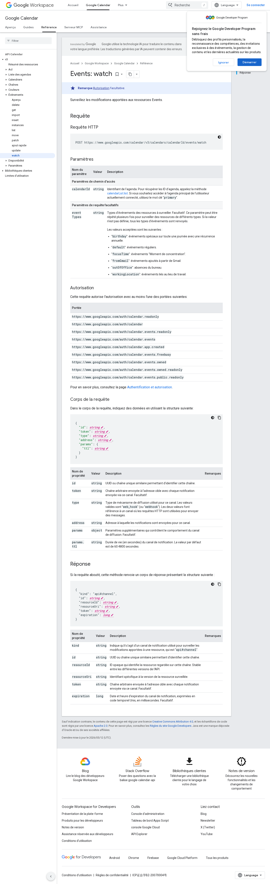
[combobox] (187, 5)
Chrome (133, 858)
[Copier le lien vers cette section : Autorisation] (98, 288)
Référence (49, 27)
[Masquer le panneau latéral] (51, 876)
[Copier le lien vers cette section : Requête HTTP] (102, 127)
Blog (204, 813)
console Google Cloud (145, 827)
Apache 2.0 (100, 725)
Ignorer (223, 62)
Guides (28, 27)
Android (114, 858)
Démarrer (249, 62)
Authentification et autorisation (149, 387)
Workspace (42, 5)
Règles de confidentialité (112, 875)
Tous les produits (217, 858)
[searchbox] (28, 40)
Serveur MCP (73, 27)
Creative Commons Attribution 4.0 (172, 721)
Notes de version (73, 827)
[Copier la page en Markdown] (130, 74)
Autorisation (101, 88)
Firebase (153, 858)
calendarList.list (117, 193)
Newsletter (208, 820)
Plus (121, 5)
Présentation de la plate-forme (82, 813)
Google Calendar (98, 5)
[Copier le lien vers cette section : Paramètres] (97, 159)
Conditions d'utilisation (77, 840)
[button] (27, 59)
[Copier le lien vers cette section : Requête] (94, 116)
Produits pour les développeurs (82, 820)
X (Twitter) (208, 827)
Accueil (73, 5)
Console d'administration (147, 813)
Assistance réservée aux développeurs (87, 834)
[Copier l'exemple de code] (219, 417)
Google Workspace (97, 63)
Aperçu (10, 27)
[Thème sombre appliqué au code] (219, 137)
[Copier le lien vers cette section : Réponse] (94, 564)
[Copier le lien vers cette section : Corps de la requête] (113, 399)
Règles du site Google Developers (170, 725)
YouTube (207, 834)
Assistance (98, 27)
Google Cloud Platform (182, 858)
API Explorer (139, 834)
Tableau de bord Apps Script (150, 820)
